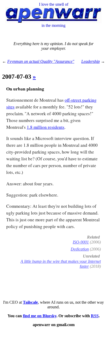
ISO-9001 (81, 242)
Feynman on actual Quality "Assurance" (40, 61)
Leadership (90, 61)
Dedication (80, 249)
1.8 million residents (45, 127)
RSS (95, 316)
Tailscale (30, 302)
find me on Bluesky (39, 316)
